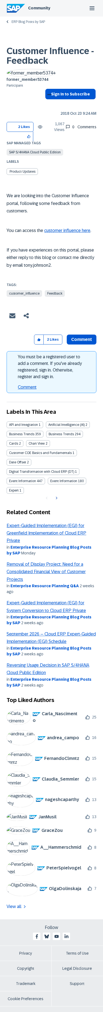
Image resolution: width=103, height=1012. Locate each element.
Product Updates (22, 171)
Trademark (25, 983)
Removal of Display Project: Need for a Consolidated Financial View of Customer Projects (46, 572)
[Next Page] (56, 498)
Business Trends (21, 434)
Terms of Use (77, 953)
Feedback (54, 293)
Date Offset (17, 462)
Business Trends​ (61, 434)
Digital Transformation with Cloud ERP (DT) (41, 472)
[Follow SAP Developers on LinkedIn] (66, 936)
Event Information (22, 481)
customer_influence (24, 293)
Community (39, 8)
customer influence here (67, 230)
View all (14, 906)
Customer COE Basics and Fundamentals (40, 453)
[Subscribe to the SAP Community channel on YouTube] (56, 936)
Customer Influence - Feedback (50, 56)
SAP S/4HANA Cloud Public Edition (35, 152)
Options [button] (48, 104)
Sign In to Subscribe (70, 94)
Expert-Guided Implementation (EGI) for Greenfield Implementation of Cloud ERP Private (46, 533)
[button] (29, 136)
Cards (13, 443)
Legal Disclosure (77, 968)
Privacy (25, 953)
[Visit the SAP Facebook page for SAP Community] (37, 936)
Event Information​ (63, 481)
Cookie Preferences (25, 999)
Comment (27, 387)
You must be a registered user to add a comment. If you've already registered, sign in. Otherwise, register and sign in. (50, 366)
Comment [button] (81, 339)
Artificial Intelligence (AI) (66, 425)
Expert (14, 490)
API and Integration (23, 425)
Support (77, 983)
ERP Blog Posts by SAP (28, 22)
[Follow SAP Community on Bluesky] (46, 936)
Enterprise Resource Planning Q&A (44, 586)
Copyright (25, 968)
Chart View (37, 443)
